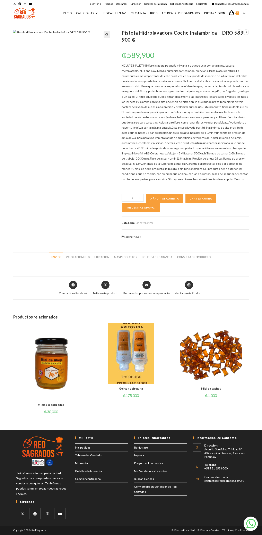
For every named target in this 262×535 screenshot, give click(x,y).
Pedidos (108, 3)
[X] (22, 513)
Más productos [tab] (125, 257)
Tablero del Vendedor (89, 455)
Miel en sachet (211, 388)
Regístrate (201, 3)
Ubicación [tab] (101, 257)
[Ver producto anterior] (239, 32)
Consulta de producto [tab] (194, 257)
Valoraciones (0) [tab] (78, 257)
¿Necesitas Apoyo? (141, 207)
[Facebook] (35, 513)
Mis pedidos (82, 447)
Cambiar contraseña (88, 479)
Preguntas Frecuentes (148, 463)
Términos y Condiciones (235, 530)
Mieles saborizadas (51, 404)
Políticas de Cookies (208, 530)
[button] (107, 34)
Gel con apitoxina (131, 388)
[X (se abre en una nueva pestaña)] (15, 4)
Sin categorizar (144, 222)
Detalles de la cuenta (155, 3)
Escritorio (95, 3)
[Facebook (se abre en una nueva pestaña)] (20, 4)
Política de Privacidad (183, 530)
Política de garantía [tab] (157, 257)
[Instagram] (47, 513)
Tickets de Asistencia (181, 3)
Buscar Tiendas (144, 479)
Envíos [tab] (56, 257)
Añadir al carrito (164, 198)
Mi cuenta (81, 463)
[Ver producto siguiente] (246, 32)
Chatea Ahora (201, 198)
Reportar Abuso (132, 236)
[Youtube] (60, 513)
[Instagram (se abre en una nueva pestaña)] (25, 4)
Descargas (122, 3)
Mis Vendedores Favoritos (150, 471)
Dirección (136, 3)
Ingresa (139, 455)
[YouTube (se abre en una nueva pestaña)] (30, 4)
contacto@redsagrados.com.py (224, 480)
